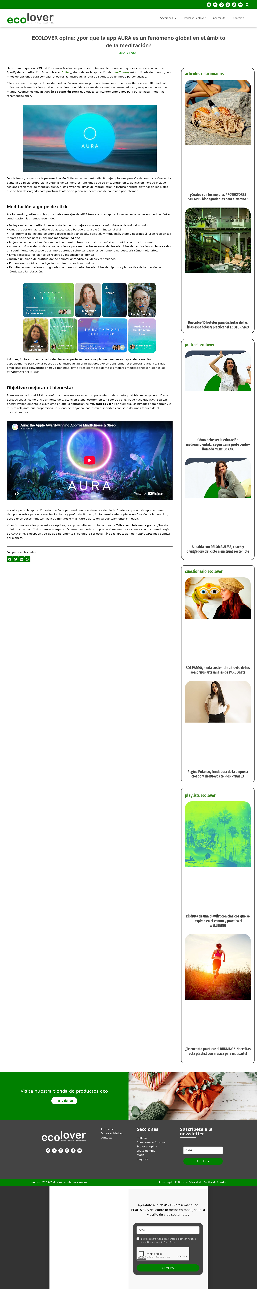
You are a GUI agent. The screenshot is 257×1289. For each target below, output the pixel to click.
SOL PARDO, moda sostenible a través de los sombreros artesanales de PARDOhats (218, 670)
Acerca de (219, 18)
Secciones (166, 18)
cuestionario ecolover (204, 571)
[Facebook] (209, 4)
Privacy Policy (169, 1242)
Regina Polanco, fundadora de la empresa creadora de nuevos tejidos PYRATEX (218, 774)
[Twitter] (215, 4)
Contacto (238, 18)
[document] (128, 1237)
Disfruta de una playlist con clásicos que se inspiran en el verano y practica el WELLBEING (218, 921)
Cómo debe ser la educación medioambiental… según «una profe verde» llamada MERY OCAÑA (218, 444)
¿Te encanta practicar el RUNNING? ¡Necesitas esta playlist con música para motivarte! (218, 1051)
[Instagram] (221, 4)
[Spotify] (228, 4)
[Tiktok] (234, 4)
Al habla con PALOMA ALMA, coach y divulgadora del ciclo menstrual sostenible (218, 549)
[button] (247, 5)
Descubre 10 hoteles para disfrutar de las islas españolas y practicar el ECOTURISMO (218, 324)
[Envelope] (240, 4)
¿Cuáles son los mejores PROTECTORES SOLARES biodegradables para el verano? (218, 196)
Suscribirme (203, 1161)
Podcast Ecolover (195, 18)
